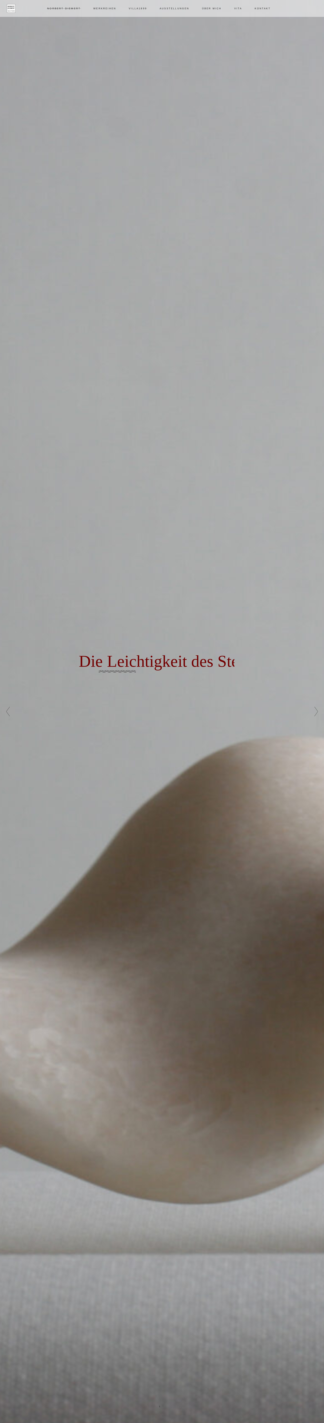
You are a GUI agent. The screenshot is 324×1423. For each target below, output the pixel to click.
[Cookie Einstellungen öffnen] (7, 1418)
